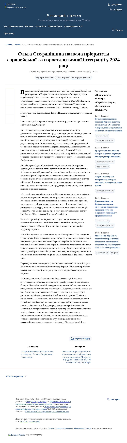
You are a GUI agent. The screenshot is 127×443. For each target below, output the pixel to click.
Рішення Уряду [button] (55, 26)
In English (117, 10)
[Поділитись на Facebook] (9, 93)
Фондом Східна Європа (36, 401)
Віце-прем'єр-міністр (44, 78)
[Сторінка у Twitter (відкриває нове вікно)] (103, 28)
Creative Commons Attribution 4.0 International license (69, 428)
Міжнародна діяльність (81, 78)
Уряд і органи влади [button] (13, 26)
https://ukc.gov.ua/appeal (30, 421)
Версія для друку (82, 338)
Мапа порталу (14, 376)
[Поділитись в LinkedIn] (9, 119)
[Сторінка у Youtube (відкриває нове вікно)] (99, 31)
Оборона (114, 253)
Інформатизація (102, 221)
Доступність (116, 4)
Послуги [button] (29, 26)
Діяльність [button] (40, 26)
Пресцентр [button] (9, 33)
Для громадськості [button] (73, 26)
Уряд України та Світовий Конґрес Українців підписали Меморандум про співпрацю (108, 154)
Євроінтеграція (63, 78)
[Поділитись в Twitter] (9, 102)
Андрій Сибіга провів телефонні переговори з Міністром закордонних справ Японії (108, 181)
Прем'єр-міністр (102, 166)
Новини (17, 44)
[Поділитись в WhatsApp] (9, 110)
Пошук (119, 30)
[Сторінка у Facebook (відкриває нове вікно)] (99, 28)
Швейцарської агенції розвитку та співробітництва (47, 411)
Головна (9, 44)
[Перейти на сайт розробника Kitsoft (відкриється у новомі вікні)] (16, 435)
